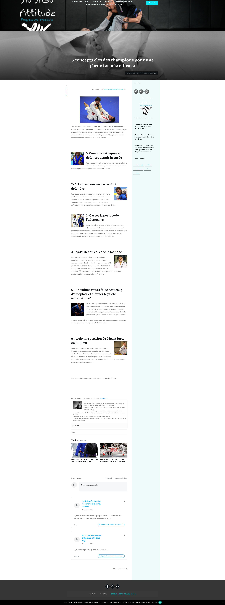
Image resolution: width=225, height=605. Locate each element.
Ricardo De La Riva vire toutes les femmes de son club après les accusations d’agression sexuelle (146, 148)
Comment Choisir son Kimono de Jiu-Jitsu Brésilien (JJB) (84, 453)
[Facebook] (73, 426)
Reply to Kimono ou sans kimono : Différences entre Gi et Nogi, (113, 556)
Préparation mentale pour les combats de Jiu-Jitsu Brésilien (113, 453)
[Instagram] (75, 426)
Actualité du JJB (139, 164)
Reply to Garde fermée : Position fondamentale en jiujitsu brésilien (113, 524)
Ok (160, 602)
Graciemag (104, 398)
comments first (121, 478)
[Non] (223, 602)
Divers (137, 173)
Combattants (139, 169)
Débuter (148, 169)
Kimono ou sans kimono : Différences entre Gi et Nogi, (92, 538)
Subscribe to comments (121, 568)
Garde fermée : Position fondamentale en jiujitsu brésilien (91, 504)
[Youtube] (78, 426)
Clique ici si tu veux (114, 89)
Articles (149, 164)
